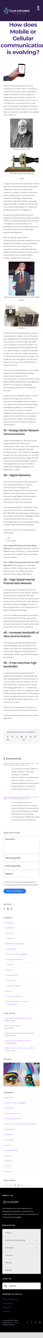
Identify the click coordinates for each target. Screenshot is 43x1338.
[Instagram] (11, 909)
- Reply (27, 765)
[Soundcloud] (26, 1185)
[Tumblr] (31, 736)
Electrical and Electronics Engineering (17, 1002)
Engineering (12, 975)
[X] (12, 736)
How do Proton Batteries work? (18, 1041)
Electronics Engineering (15, 944)
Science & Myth (13, 986)
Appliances (11, 949)
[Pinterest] (35, 736)
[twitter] (31, 1322)
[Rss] (22, 1185)
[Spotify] (18, 1185)
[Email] (24, 739)
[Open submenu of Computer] (36, 1247)
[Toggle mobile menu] (38, 7)
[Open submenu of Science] (36, 1232)
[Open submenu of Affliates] (36, 1270)
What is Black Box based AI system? (20, 1033)
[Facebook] (8, 736)
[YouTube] (15, 1185)
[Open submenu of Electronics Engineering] (36, 1240)
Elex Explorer (14, 1322)
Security (10, 933)
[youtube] (40, 1322)
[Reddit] (17, 736)
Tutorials (8, 991)
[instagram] (36, 1322)
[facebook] (27, 1322)
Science (8, 970)
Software (10, 938)
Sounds (10, 965)
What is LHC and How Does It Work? (20, 1048)
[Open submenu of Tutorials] (36, 1255)
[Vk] (8, 739)
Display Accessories (15, 959)
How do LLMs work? (13, 1026)
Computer (9, 923)
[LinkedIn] (22, 736)
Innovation (11, 980)
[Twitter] (8, 909)
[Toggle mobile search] (38, 9)
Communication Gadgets (17, 954)
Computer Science (14, 996)
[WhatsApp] (26, 736)
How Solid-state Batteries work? (18, 1018)
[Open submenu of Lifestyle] (36, 1262)
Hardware (11, 928)
